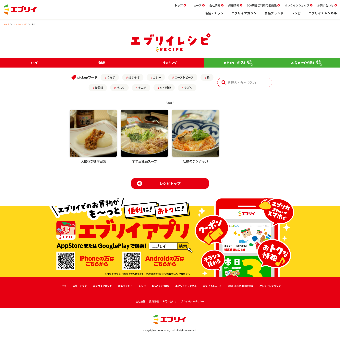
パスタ (120, 88)
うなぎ (111, 77)
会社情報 (214, 5)
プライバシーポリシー (192, 301)
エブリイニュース (212, 285)
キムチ (142, 88)
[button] (224, 82)
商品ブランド (273, 13)
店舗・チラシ (214, 13)
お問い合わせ (325, 5)
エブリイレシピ (20, 24)
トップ (179, 5)
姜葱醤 (99, 88)
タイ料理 (165, 88)
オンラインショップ (297, 5)
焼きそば (134, 77)
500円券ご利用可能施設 (262, 5)
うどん (188, 88)
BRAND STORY (160, 285)
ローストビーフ (184, 77)
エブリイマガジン (244, 13)
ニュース (196, 5)
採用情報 (233, 5)
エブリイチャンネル (323, 13)
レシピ (296, 13)
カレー (157, 77)
